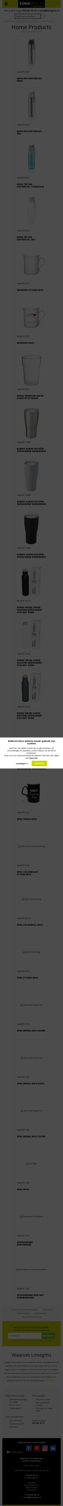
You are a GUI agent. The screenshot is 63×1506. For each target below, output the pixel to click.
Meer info (34, 758)
